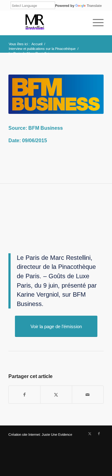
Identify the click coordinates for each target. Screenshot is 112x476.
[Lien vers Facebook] (99, 433)
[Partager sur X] (56, 394)
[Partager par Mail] (87, 394)
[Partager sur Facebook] (24, 394)
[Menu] (95, 22)
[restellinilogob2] (46, 22)
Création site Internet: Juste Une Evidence (40, 434)
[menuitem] (95, 22)
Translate (94, 5)
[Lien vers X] (89, 433)
